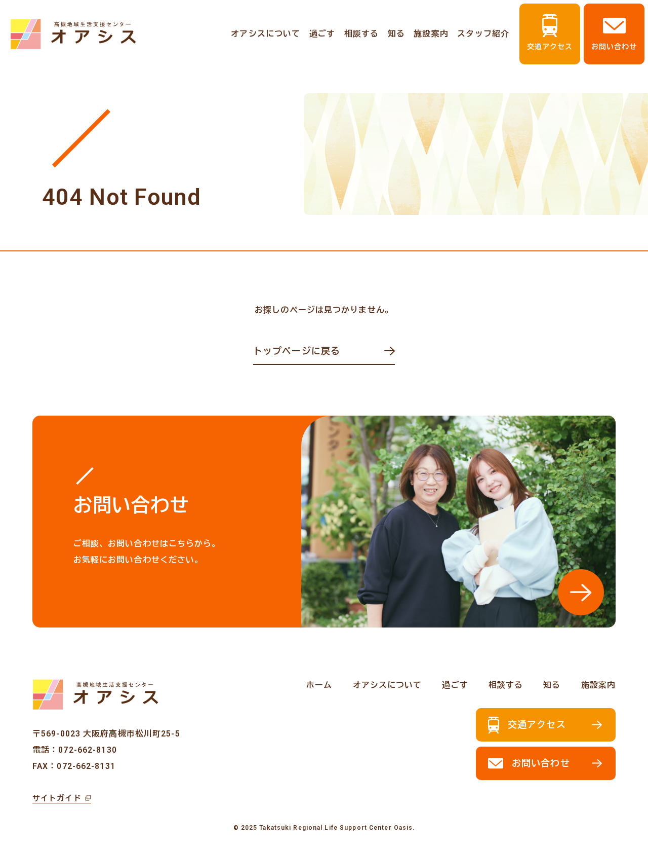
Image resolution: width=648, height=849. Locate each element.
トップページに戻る (296, 351)
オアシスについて (265, 34)
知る (396, 34)
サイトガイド (57, 798)
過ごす (322, 34)
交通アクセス (550, 47)
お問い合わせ (614, 47)
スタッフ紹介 (483, 34)
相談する (361, 34)
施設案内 (431, 34)
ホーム (319, 685)
